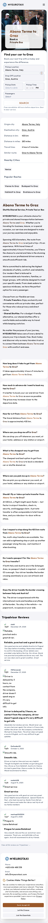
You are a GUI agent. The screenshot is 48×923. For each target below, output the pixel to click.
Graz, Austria (28, 130)
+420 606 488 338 (13, 867)
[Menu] (43, 4)
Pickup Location (12, 67)
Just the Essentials (23, 915)
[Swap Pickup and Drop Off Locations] (41, 73)
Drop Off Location (13, 76)
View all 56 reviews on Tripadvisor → (16, 845)
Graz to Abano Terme (32, 152)
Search (24, 102)
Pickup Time (31, 85)
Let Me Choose (23, 910)
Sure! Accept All (23, 905)
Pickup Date (10, 85)
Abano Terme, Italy (31, 124)
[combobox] (24, 70)
